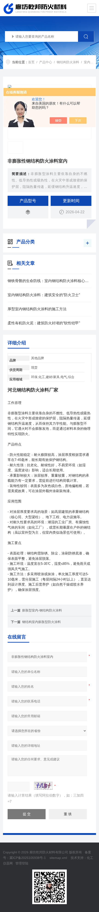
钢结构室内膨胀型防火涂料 (41, 622)
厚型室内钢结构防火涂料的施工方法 (37, 309)
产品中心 (45, 62)
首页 (31, 62)
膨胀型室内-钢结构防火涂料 (42, 610)
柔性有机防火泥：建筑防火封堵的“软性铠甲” (44, 323)
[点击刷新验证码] (43, 786)
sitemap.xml (58, 858)
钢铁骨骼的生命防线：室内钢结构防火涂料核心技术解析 (49, 281)
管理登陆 (21, 863)
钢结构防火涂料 (68, 62)
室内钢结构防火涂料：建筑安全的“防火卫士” (44, 295)
